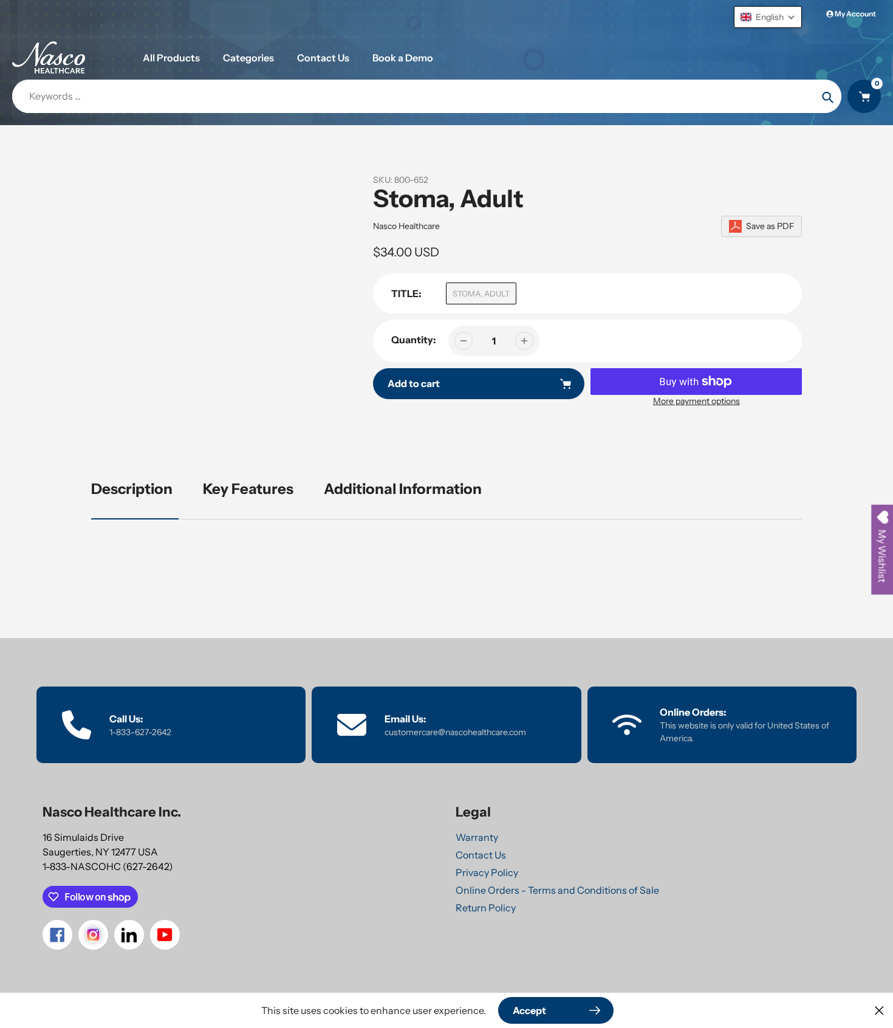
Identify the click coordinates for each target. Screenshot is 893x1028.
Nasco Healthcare (406, 226)
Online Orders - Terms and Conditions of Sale (557, 890)
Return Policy (486, 908)
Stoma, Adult (481, 293)
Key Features (248, 489)
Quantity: (413, 340)
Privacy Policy (487, 872)
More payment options (696, 401)
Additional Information (403, 489)
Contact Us (481, 855)
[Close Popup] (879, 1010)
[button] (767, 17)
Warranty (477, 837)
